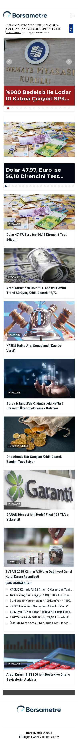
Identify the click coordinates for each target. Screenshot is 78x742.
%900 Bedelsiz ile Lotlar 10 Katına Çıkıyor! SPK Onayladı (38, 95)
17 (62, 186)
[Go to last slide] (9, 62)
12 (56, 108)
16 (59, 186)
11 (52, 108)
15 (69, 108)
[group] (39, 62)
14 (65, 108)
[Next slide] (69, 62)
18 (66, 186)
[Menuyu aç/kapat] (73, 15)
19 (69, 186)
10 (47, 108)
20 (73, 186)
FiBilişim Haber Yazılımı (34, 737)
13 (60, 108)
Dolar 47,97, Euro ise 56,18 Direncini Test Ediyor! (33, 173)
